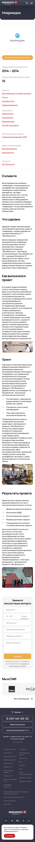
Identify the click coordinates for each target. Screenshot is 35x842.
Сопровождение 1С (10, 760)
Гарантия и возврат (25, 781)
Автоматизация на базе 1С (9, 771)
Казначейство (8, 152)
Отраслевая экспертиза (7, 786)
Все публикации (21, 698)
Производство (8, 101)
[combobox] (10, 616)
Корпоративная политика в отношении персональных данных (16, 793)
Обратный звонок (17, 724)
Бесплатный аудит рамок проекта (17, 57)
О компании (23, 749)
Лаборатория (7, 113)
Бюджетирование (9, 149)
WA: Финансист (8, 164)
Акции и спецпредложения (25, 773)
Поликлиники (7, 117)
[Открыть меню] (31, 3)
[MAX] (23, 820)
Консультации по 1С (10, 756)
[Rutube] (29, 820)
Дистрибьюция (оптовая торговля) (17, 93)
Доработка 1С (8, 767)
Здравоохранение (10, 105)
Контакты (22, 765)
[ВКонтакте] (6, 820)
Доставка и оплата (25, 778)
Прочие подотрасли (10, 125)
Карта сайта (7, 804)
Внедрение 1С (8, 776)
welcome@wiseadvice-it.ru (17, 730)
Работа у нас (23, 758)
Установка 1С (8, 753)
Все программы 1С (10, 749)
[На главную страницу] (17, 813)
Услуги (5, 97)
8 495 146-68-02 (17, 718)
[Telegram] (11, 820)
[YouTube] (17, 820)
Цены (21, 769)
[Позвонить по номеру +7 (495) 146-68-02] (26, 3)
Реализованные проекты (24, 754)
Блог (20, 762)
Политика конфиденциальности (14, 797)
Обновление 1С (8, 763)
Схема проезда (18, 742)
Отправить (17, 656)
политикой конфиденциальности (16, 830)
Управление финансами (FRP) (14, 137)
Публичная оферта (10, 801)
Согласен (9, 836)
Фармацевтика (8, 121)
